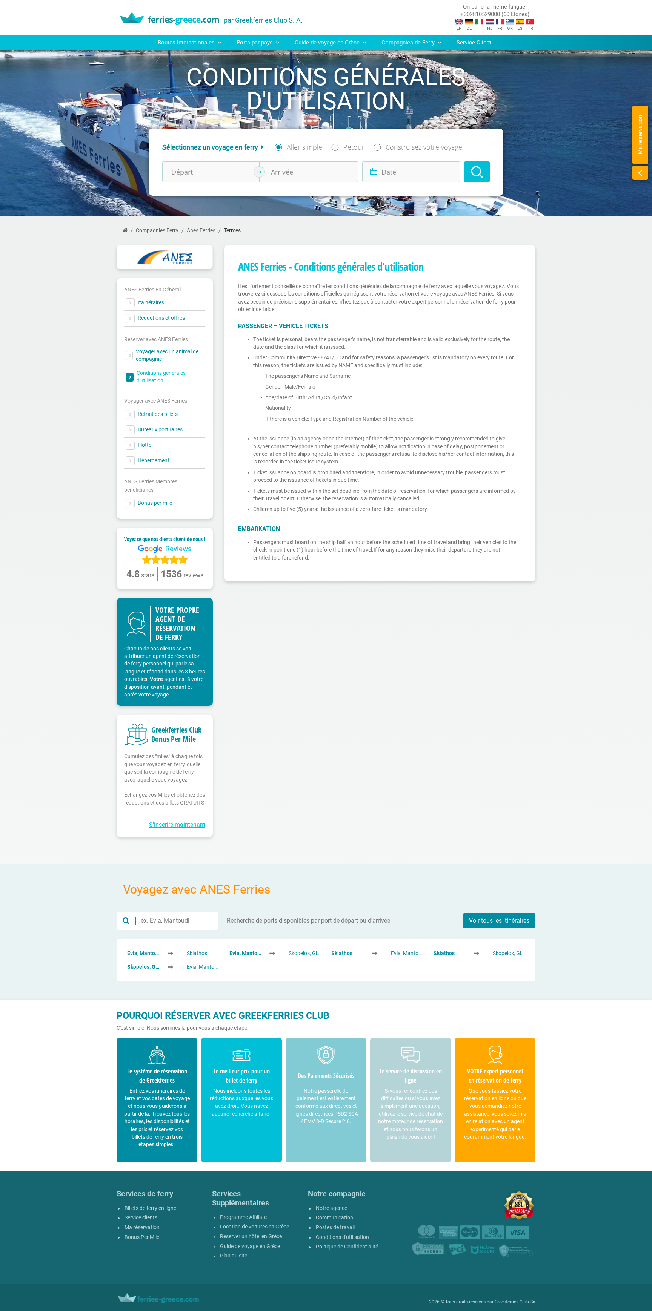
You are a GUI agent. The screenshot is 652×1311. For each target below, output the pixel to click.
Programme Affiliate (243, 1217)
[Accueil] (125, 230)
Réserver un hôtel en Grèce (251, 1236)
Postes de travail (335, 1227)
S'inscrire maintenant (177, 824)
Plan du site (233, 1256)
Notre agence (331, 1208)
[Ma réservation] (640, 173)
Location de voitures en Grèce (254, 1227)
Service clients (141, 1217)
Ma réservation (142, 1227)
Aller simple (304, 147)
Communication (334, 1217)
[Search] (477, 171)
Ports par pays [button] (255, 42)
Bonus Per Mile (142, 1237)
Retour (353, 147)
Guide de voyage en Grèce (250, 1246)
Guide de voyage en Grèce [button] (328, 42)
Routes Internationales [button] (187, 42)
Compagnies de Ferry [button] (408, 42)
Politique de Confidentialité (347, 1247)
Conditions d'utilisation (342, 1237)
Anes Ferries (201, 230)
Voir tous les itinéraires (499, 920)
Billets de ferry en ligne (150, 1208)
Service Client (474, 42)
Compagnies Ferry (157, 230)
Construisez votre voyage (424, 147)
